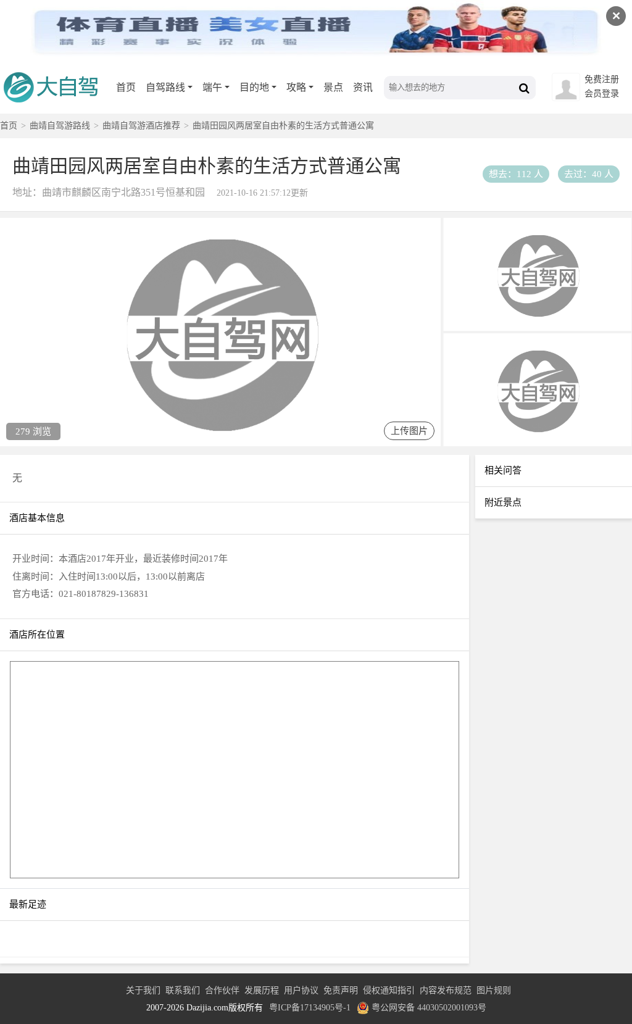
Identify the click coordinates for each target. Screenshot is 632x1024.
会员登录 (601, 93)
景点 (333, 87)
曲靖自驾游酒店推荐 (141, 125)
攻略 (296, 87)
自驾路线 (165, 87)
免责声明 (340, 990)
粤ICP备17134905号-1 (310, 1007)
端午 (212, 87)
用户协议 (301, 990)
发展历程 (261, 990)
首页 (126, 87)
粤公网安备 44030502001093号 (429, 1007)
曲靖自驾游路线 (60, 125)
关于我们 (143, 990)
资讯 (363, 87)
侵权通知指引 (389, 990)
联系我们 (182, 990)
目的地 (254, 87)
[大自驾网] (55, 108)
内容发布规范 (446, 990)
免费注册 (601, 79)
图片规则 (493, 990)
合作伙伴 (222, 990)
